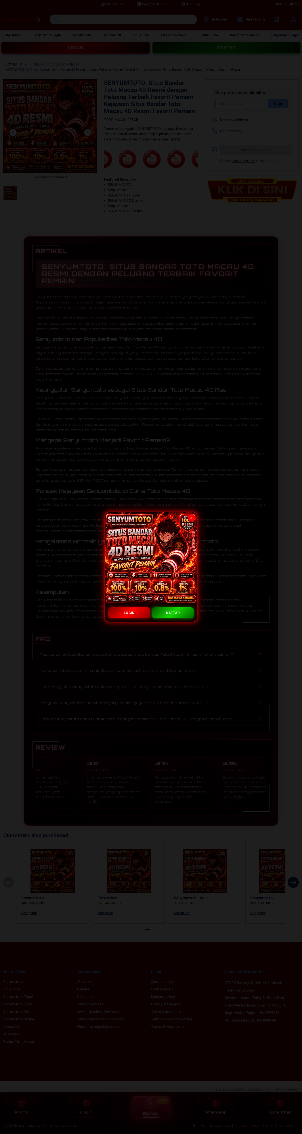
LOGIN (129, 613)
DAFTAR (173, 613)
